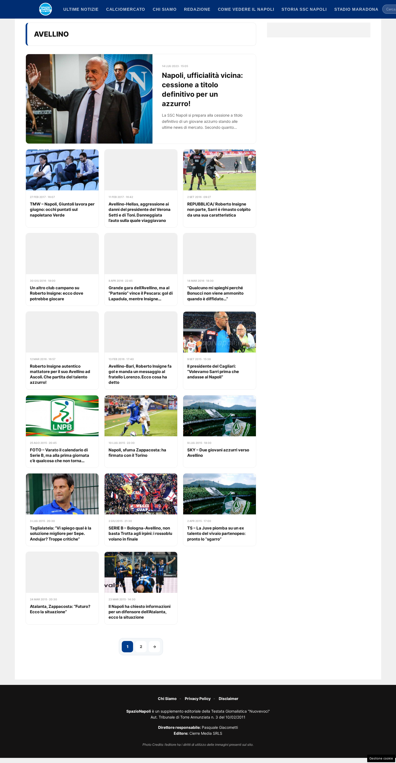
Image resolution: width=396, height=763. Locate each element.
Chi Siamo (167, 698)
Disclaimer (228, 698)
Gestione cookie (381, 758)
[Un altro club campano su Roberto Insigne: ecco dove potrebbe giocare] (62, 269)
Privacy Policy (198, 698)
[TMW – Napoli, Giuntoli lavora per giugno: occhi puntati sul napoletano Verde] (62, 188)
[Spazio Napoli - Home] (45, 9)
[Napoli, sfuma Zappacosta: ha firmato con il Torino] (141, 431)
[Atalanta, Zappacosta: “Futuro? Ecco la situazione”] (62, 588)
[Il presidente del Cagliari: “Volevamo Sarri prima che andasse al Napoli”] (219, 350)
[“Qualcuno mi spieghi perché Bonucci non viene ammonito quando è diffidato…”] (219, 269)
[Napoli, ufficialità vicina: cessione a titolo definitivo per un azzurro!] (141, 99)
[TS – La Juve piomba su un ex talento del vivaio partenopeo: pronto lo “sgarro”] (219, 509)
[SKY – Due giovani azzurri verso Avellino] (219, 431)
